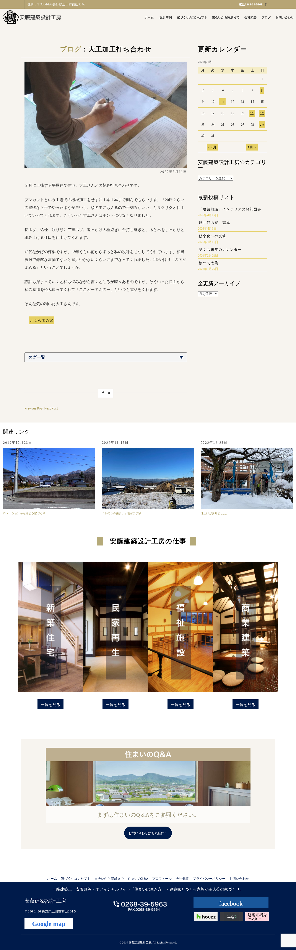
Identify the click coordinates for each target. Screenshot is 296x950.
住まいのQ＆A (138, 878)
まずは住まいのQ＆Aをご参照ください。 (148, 815)
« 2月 (212, 147)
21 (252, 113)
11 (222, 102)
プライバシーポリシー (209, 878)
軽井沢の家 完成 (214, 222)
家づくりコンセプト (75, 878)
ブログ (266, 17)
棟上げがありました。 (215, 513)
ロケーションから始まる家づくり (24, 513)
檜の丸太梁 (208, 263)
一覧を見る (50, 704)
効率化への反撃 (212, 236)
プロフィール (162, 878)
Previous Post (34, 408)
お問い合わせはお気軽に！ (148, 833)
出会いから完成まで (225, 17)
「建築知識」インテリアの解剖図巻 (230, 209)
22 (262, 113)
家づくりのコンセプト (192, 17)
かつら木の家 (41, 320)
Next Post (51, 408)
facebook (231, 903)
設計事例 (166, 17)
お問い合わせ (285, 17)
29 (262, 125)
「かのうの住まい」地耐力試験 (121, 513)
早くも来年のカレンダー (220, 249)
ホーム (149, 17)
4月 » (252, 147)
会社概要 (250, 17)
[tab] (105, 357)
